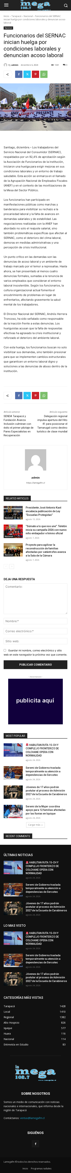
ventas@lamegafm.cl (32, 1118)
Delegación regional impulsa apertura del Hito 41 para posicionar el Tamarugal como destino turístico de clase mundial (52, 424)
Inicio (6, 16)
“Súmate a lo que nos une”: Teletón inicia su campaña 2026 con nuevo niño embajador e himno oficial (46, 530)
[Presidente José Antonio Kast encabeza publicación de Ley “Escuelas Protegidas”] (13, 512)
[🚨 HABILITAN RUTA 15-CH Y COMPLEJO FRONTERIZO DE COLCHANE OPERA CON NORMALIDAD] (13, 750)
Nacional (28, 16)
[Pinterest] (35, 74)
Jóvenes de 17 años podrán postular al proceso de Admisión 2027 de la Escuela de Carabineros (46, 791)
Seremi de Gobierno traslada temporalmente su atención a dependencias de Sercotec (43, 771)
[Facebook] (18, 74)
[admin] (6, 65)
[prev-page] (6, 566)
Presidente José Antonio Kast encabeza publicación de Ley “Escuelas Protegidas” (43, 511)
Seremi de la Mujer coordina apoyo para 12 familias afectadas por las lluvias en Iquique (46, 810)
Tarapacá (16, 16)
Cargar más (34, 824)
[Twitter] (27, 74)
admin (14, 64)
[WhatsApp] (44, 74)
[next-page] (11, 566)
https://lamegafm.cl (35, 482)
